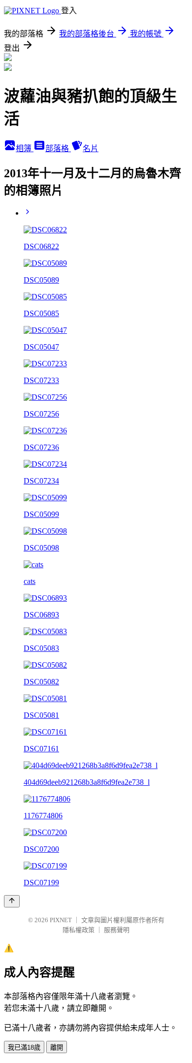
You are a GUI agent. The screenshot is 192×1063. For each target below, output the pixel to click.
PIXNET (61, 920)
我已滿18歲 (24, 1047)
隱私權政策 (79, 930)
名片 (90, 148)
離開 (56, 1047)
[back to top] (12, 901)
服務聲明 (116, 930)
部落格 (58, 148)
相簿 (24, 148)
